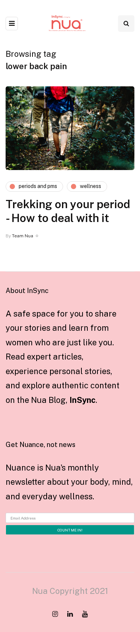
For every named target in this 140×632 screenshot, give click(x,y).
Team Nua (22, 235)
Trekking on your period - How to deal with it (68, 211)
